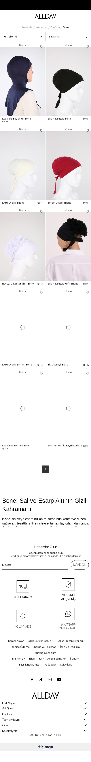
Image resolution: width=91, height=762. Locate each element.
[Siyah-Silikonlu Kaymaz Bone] (68, 408)
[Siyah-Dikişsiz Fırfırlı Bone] (68, 246)
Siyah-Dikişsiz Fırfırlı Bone (63, 283)
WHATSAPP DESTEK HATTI (68, 626)
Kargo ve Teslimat (45, 647)
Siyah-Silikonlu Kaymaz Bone (65, 445)
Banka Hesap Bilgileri (70, 641)
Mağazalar (50, 664)
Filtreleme (10, 36)
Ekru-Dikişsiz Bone (13, 202)
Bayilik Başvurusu (29, 664)
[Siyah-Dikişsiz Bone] (68, 81)
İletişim (74, 658)
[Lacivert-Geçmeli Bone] (23, 408)
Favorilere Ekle (41, 46)
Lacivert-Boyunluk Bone (16, 118)
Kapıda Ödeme (20, 647)
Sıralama (54, 36)
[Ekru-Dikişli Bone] (68, 327)
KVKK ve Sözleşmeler (52, 658)
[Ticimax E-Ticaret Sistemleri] (45, 747)
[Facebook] (32, 679)
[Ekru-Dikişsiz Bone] (23, 165)
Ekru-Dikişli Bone (58, 364)
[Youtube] (59, 679)
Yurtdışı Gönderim (45, 653)
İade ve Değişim (70, 647)
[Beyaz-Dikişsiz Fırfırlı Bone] (23, 246)
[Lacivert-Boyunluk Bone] (23, 81)
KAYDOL (79, 565)
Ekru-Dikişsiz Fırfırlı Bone (17, 364)
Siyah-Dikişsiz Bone (59, 118)
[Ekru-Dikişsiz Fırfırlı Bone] (23, 327)
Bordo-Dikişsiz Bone (59, 202)
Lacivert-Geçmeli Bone (16, 445)
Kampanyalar (16, 641)
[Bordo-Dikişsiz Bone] (68, 165)
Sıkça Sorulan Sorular (40, 641)
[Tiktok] (41, 679)
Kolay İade (66, 664)
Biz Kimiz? (18, 658)
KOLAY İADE (23, 626)
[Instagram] (50, 679)
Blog (32, 658)
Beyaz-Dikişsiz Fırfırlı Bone (18, 283)
